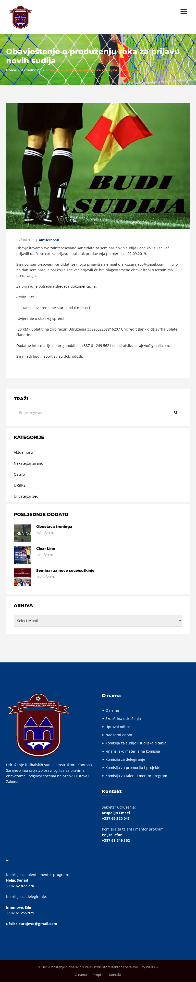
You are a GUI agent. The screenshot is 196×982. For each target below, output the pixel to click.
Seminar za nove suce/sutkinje (65, 570)
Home (11, 70)
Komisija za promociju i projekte (132, 767)
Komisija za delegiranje (125, 759)
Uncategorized (26, 496)
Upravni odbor (117, 726)
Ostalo (19, 474)
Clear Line (45, 548)
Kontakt (115, 974)
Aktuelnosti (31, 70)
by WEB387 (149, 967)
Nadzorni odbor (118, 734)
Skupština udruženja (123, 718)
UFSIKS (20, 485)
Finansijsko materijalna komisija (132, 751)
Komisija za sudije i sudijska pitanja (135, 743)
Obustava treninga (54, 526)
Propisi (98, 974)
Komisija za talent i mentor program (136, 775)
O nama (112, 710)
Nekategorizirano (28, 463)
